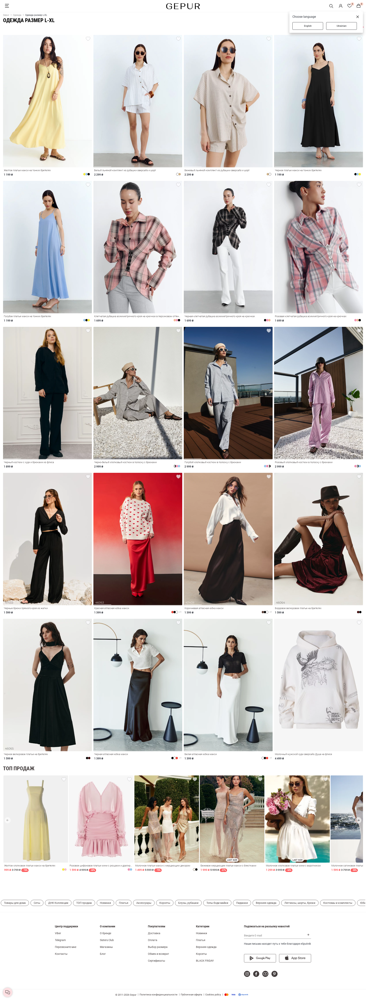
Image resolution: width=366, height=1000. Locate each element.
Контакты (61, 953)
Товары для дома (15, 902)
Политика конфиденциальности (158, 994)
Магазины (106, 946)
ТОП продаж (84, 902)
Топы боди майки (217, 902)
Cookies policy (213, 994)
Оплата (152, 940)
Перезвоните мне (65, 946)
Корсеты (164, 902)
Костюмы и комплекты (337, 902)
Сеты (37, 902)
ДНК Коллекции (58, 902)
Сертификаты (156, 960)
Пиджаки (242, 902)
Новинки (105, 902)
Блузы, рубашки (188, 902)
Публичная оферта (191, 994)
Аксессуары (143, 902)
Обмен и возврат (158, 953)
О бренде (105, 933)
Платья (123, 902)
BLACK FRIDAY (205, 960)
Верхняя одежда (266, 902)
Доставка (154, 933)
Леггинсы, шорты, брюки (299, 902)
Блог (103, 953)
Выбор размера (158, 946)
